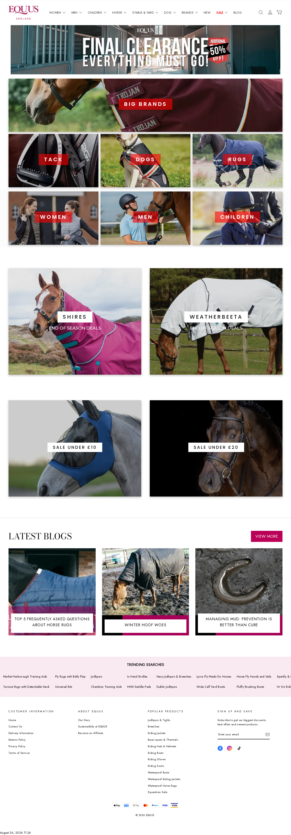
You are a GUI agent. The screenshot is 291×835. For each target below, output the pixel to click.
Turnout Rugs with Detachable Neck (26, 687)
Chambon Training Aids (106, 687)
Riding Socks (156, 766)
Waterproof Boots (158, 772)
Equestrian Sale (157, 792)
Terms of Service (19, 753)
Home (12, 720)
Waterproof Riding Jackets (164, 779)
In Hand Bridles (137, 676)
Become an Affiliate (90, 733)
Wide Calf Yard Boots (211, 687)
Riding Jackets (157, 733)
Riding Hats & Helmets (162, 746)
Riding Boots (155, 753)
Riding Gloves (157, 759)
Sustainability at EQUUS (92, 726)
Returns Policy (17, 740)
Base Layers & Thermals (163, 740)
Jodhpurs (96, 676)
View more (266, 536)
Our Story (84, 720)
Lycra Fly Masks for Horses (214, 676)
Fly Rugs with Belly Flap (70, 676)
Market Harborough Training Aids (25, 676)
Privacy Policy (17, 746)
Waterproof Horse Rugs (162, 786)
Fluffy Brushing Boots (250, 687)
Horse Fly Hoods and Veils (254, 676)
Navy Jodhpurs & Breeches (174, 676)
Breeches (153, 726)
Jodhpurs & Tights (159, 720)
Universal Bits (63, 687)
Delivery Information (21, 733)
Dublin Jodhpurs (167, 687)
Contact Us (15, 726)
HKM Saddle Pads (139, 687)
